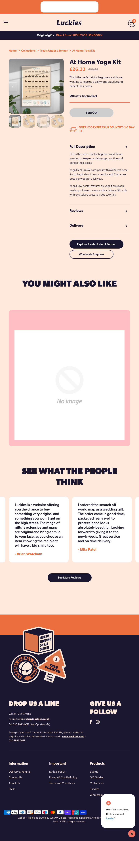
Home (13, 50)
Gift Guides (96, 777)
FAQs (12, 789)
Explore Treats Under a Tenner (96, 244)
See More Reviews (69, 577)
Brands (94, 771)
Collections (28, 50)
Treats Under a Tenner (54, 50)
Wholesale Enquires (91, 254)
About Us (14, 783)
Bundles (94, 789)
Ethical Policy (57, 771)
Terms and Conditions (62, 783)
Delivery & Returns (19, 771)
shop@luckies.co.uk (37, 719)
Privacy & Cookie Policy (63, 777)
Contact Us (15, 777)
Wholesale (96, 795)
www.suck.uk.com (73, 736)
